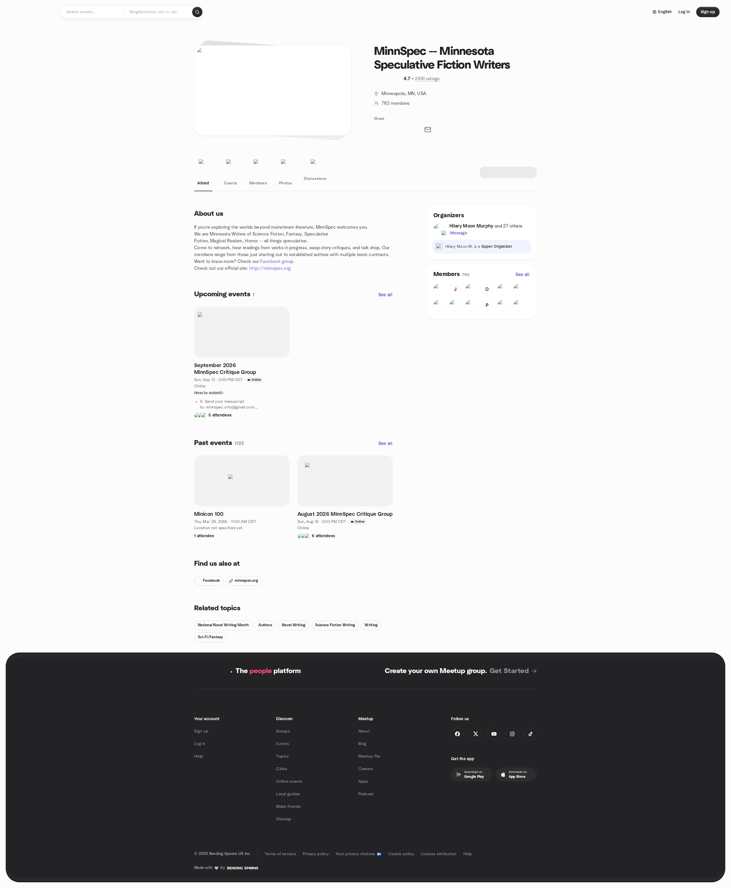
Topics (282, 756)
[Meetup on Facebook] (457, 734)
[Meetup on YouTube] (494, 734)
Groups (283, 731)
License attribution (438, 854)
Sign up (201, 731)
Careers (365, 769)
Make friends (288, 807)
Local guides (288, 794)
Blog (362, 744)
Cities (281, 769)
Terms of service (280, 854)
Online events (289, 782)
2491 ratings (427, 78)
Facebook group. (277, 261)
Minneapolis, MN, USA (403, 93)
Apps (363, 782)
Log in (200, 744)
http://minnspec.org (270, 268)
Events (282, 744)
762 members (395, 103)
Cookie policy (401, 854)
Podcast (366, 794)
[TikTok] (530, 734)
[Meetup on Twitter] (475, 734)
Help (198, 756)
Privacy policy (316, 854)
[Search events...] (197, 12)
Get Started (509, 671)
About (364, 731)
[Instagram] (512, 734)
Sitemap (283, 819)
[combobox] (159, 12)
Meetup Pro (369, 756)
